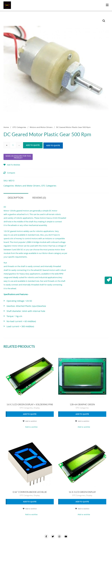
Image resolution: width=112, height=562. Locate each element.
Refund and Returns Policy (91, 542)
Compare (11, 173)
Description (15, 197)
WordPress (84, 552)
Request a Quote (45, 546)
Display (37, 408)
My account (11, 542)
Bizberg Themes (56, 556)
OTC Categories (19, 127)
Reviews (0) (39, 197)
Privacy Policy (47, 542)
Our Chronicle (28, 542)
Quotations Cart (66, 542)
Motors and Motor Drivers (41, 127)
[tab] (15, 197)
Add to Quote (33, 145)
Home (6, 127)
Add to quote (53, 145)
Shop (61, 546)
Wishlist (72, 546)
